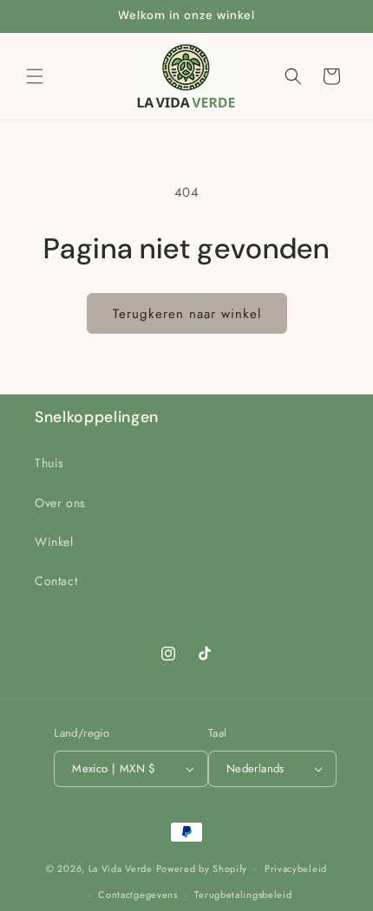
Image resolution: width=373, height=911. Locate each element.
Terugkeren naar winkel (187, 313)
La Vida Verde (120, 868)
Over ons (60, 502)
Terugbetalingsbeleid (242, 894)
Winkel (54, 541)
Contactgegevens (138, 894)
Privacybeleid (296, 868)
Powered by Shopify (202, 868)
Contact (56, 580)
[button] (35, 76)
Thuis (49, 463)
